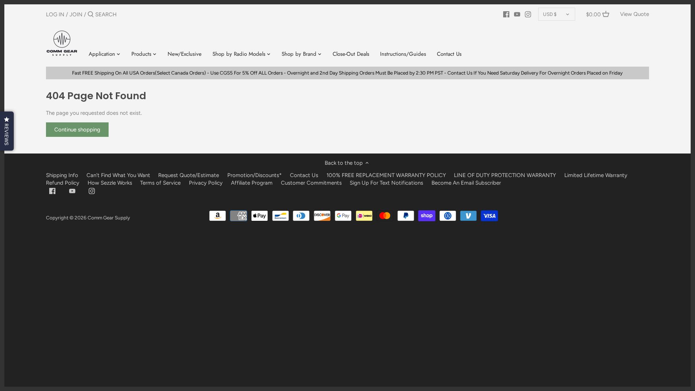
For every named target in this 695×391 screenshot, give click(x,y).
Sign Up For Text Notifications (386, 183)
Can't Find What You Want (118, 175)
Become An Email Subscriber (466, 183)
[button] (7, 131)
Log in (55, 14)
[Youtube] (517, 14)
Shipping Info (62, 175)
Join (76, 14)
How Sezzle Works (110, 183)
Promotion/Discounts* (254, 175)
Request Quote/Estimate (189, 175)
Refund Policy (62, 183)
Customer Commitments (311, 183)
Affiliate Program (252, 183)
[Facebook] (506, 14)
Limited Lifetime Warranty (595, 175)
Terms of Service (161, 183)
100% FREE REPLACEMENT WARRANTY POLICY (386, 175)
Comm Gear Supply (109, 217)
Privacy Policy (206, 183)
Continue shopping (77, 129)
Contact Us (304, 175)
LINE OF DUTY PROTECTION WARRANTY (505, 175)
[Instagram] (528, 14)
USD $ (550, 14)
